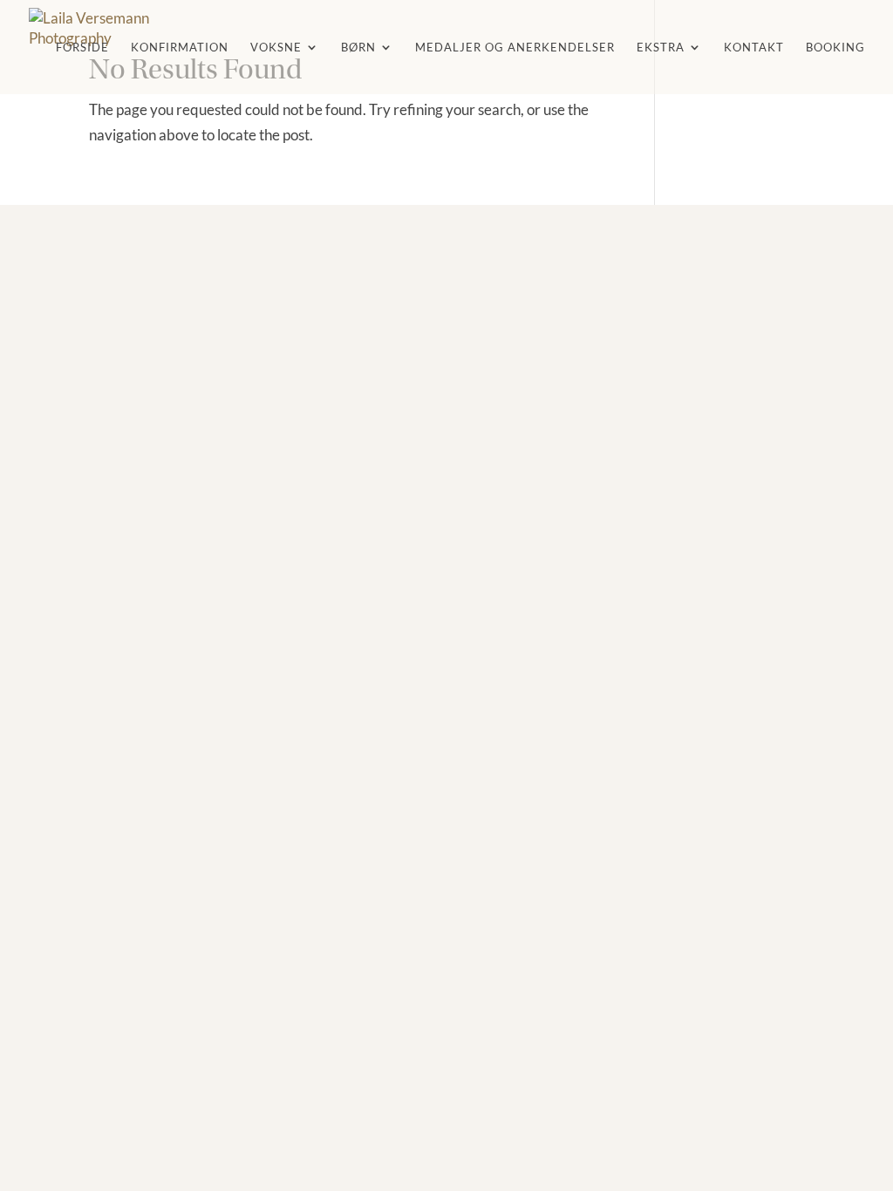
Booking (835, 47)
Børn (358, 47)
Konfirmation (179, 47)
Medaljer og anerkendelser (515, 47)
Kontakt (754, 47)
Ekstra (661, 47)
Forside (82, 47)
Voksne (276, 47)
